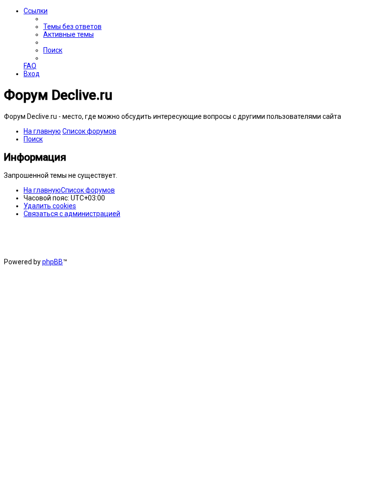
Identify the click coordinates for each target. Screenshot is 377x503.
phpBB (52, 262)
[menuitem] (72, 26)
